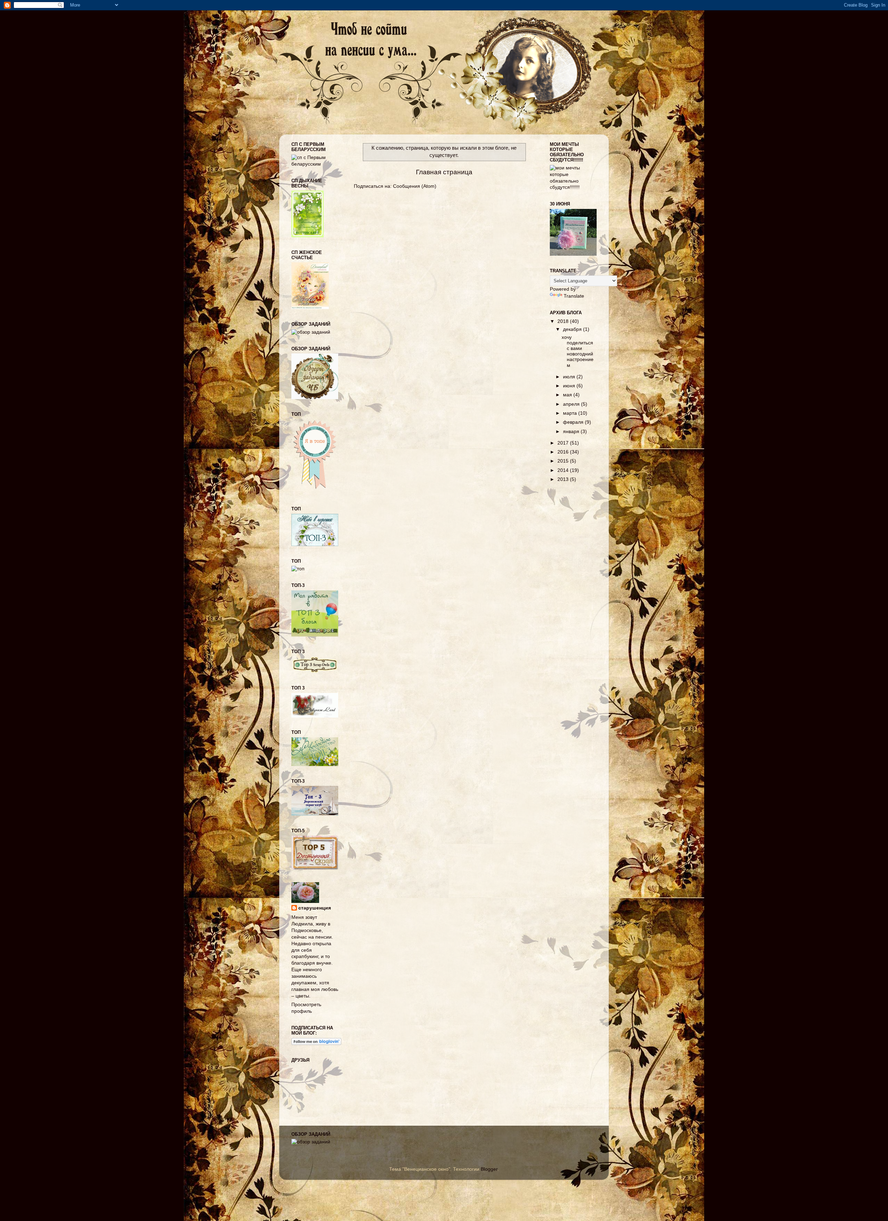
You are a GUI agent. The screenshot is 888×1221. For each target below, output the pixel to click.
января (572, 431)
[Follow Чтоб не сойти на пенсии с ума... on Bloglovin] (316, 1043)
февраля (574, 422)
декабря (573, 329)
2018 (563, 321)
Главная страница (444, 172)
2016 (563, 452)
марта (570, 413)
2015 (563, 461)
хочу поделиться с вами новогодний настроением (578, 351)
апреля (572, 404)
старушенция (314, 908)
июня (570, 385)
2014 (563, 470)
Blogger (489, 1169)
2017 (563, 443)
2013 (563, 479)
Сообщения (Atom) (414, 186)
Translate (574, 296)
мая (568, 394)
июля (570, 376)
